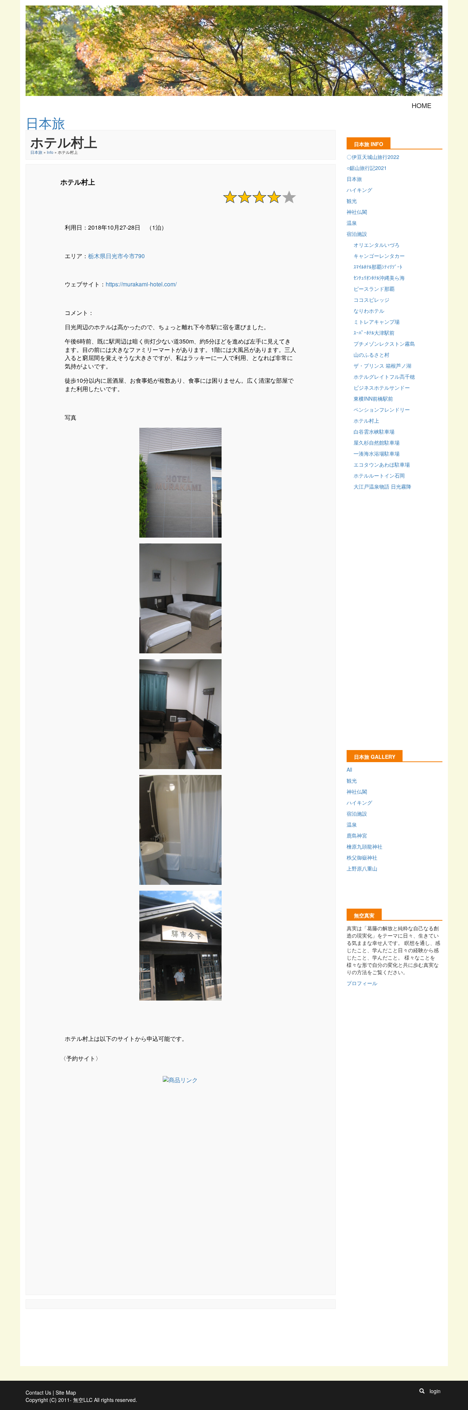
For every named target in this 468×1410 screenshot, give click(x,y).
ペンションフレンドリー (382, 409)
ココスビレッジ (371, 299)
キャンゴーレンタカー (379, 255)
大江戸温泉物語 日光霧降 (382, 486)
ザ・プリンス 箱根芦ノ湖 (382, 365)
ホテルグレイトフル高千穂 (384, 376)
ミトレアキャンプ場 (377, 321)
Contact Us (38, 1392)
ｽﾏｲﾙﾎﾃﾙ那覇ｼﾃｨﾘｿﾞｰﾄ (378, 266)
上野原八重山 (362, 868)
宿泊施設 (357, 233)
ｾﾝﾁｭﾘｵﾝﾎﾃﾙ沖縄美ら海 (379, 277)
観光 (352, 200)
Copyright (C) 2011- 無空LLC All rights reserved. (81, 1399)
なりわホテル (369, 310)
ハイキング (359, 189)
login (435, 1391)
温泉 (352, 222)
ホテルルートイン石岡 (379, 475)
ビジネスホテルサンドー (382, 387)
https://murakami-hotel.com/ (141, 284)
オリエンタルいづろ (377, 244)
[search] (421, 1391)
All (349, 769)
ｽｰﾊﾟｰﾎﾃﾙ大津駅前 (374, 332)
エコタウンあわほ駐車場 (382, 464)
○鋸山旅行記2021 (367, 167)
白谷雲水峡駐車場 (374, 431)
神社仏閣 (357, 211)
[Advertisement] (180, 1189)
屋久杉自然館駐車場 (377, 442)
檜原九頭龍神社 (364, 846)
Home (421, 105)
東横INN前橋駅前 (373, 398)
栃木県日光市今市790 (116, 256)
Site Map (66, 1392)
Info (50, 152)
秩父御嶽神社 (362, 857)
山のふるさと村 (371, 354)
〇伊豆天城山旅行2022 (373, 156)
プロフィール (362, 983)
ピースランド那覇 (374, 288)
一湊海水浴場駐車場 (377, 453)
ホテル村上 (366, 420)
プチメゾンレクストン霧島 (384, 343)
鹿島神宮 (357, 835)
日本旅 (36, 152)
